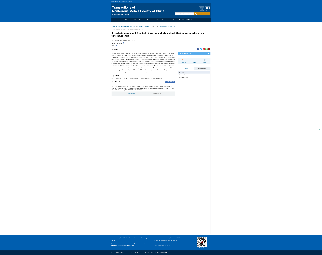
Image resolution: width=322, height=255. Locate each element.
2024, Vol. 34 (140, 26)
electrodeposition (157, 78)
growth (125, 78)
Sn (112, 78)
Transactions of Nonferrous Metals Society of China (123, 26)
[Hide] (319, 132)
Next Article (156, 93)
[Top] (319, 129)
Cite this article (183, 77)
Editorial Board (138, 20)
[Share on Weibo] (203, 49)
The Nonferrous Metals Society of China (121, 1)
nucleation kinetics (145, 78)
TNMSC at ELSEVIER (185, 20)
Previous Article (131, 93)
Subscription (160, 20)
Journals (149, 20)
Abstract (181, 72)
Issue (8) (147, 26)
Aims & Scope (126, 20)
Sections (186, 68)
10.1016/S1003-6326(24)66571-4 (167, 26)
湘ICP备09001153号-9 (161, 252)
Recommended (202, 68)
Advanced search (204, 14)
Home (116, 20)
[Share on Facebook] (198, 49)
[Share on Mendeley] (209, 49)
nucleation (118, 78)
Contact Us (171, 20)
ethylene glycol (134, 78)
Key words (182, 75)
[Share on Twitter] (200, 49)
